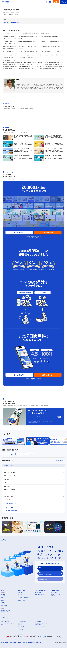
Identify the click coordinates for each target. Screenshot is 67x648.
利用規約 (6, 642)
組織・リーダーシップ (9, 476)
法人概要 (2, 642)
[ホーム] (3, 6)
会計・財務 (6, 479)
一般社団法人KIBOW (38, 621)
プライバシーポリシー (13, 642)
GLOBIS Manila (21, 626)
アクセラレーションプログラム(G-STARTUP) (57, 595)
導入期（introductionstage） (12, 22)
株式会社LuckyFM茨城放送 (40, 626)
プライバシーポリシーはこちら (33, 422)
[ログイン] (50, 1)
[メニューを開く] (3, 2)
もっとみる (17, 90)
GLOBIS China (20, 623)
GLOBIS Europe (21, 624)
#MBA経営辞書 (10, 14)
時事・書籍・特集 (8, 496)
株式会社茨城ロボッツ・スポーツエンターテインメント (42, 624)
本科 (45, 568)
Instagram (32, 636)
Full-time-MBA (4, 605)
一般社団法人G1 (38, 620)
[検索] (46, 1)
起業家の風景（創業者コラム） (10, 511)
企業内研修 (20, 592)
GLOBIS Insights (37, 595)
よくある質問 (25, 642)
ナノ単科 (43, 578)
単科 (45, 573)
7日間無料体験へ (55, 2)
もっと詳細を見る (19, 233)
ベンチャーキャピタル (55, 592)
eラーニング (20, 595)
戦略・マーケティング (9, 472)
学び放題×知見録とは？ (60, 460)
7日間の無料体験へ (47, 233)
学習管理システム (21, 599)
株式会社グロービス (4, 620)
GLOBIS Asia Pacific (21, 620)
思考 (5, 469)
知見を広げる (7, 6)
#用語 (5, 14)
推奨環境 (19, 642)
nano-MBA (4, 602)
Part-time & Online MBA (6, 607)
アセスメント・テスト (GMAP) (23, 597)
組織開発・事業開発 (21, 600)
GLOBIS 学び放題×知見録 (5, 610)
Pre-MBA (3, 603)
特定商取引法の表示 (31, 642)
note (58, 636)
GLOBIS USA (20, 629)
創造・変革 (6, 486)
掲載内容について (39, 642)
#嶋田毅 (16, 14)
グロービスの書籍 (38, 592)
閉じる (62, 19)
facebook (49, 636)
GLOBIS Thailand (21, 628)
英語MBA (2, 600)
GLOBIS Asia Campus (22, 621)
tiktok (21, 636)
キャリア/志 (7, 500)
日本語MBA (3, 594)
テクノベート (7, 493)
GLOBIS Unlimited (4, 611)
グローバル (6, 483)
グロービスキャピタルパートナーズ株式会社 (7, 624)
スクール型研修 (20, 594)
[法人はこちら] (63, 2)
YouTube (12, 636)
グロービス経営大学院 (9, 489)
